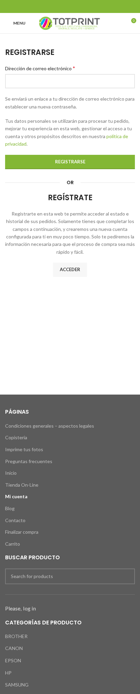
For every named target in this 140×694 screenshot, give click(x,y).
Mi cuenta (16, 496)
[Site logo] (70, 23)
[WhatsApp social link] (87, 6)
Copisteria (16, 437)
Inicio (11, 473)
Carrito (12, 544)
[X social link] (61, 6)
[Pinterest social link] (70, 6)
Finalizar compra (21, 532)
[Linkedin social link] (78, 6)
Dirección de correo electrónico (40, 68)
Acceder (70, 269)
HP (8, 673)
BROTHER (16, 636)
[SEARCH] (127, 576)
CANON (14, 648)
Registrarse (70, 161)
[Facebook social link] (53, 6)
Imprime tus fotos (24, 449)
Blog (10, 508)
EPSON (13, 660)
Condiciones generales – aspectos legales (49, 426)
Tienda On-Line (21, 485)
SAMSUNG (17, 685)
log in (29, 608)
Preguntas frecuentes (28, 461)
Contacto (15, 520)
